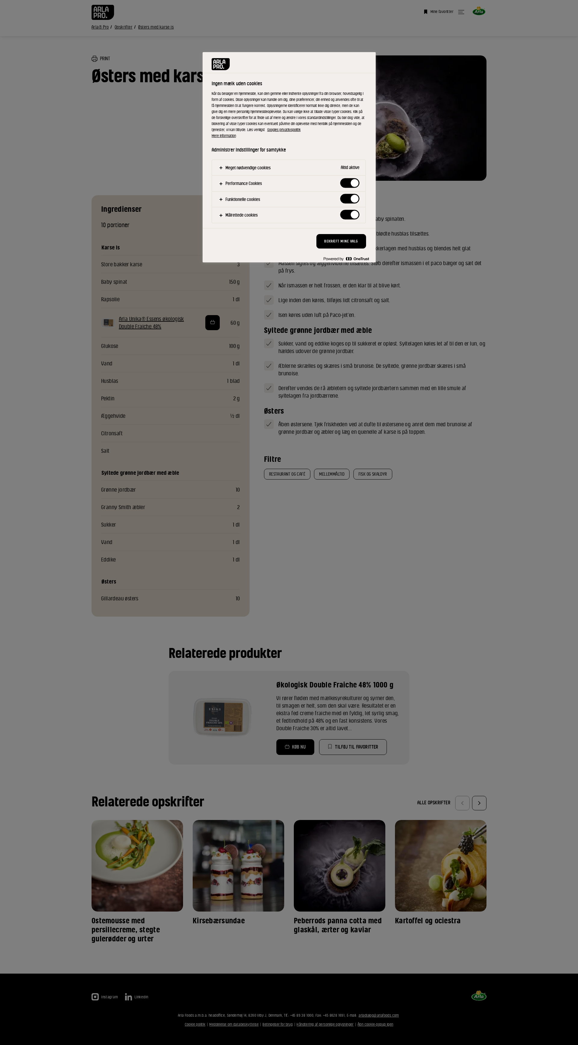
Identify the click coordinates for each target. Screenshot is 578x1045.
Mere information (224, 135)
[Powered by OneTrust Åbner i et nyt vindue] (346, 258)
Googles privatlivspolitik (284, 129)
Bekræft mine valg (341, 241)
